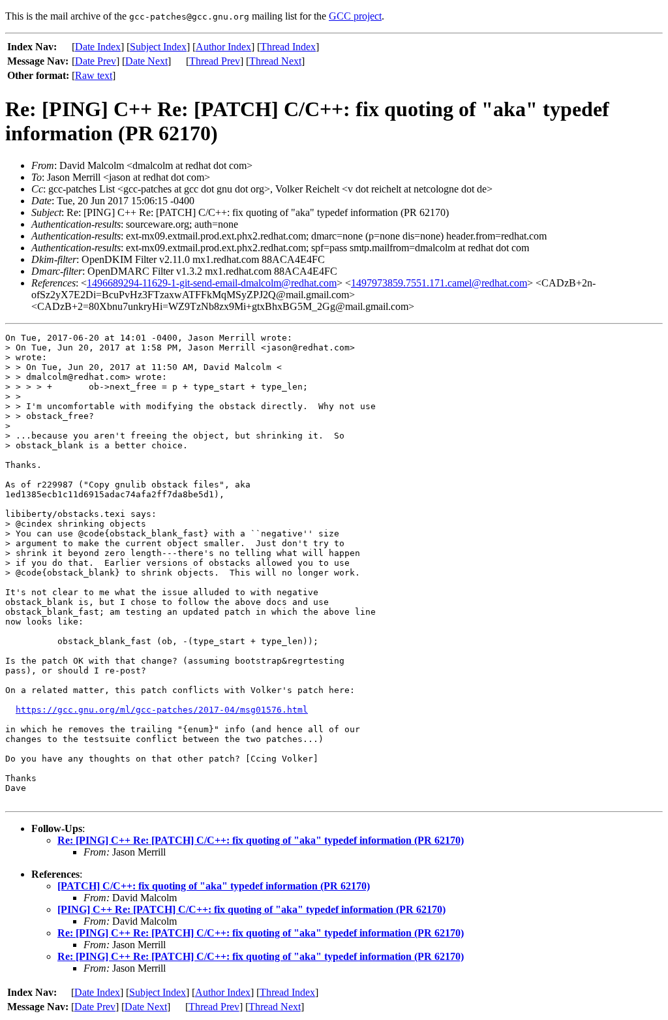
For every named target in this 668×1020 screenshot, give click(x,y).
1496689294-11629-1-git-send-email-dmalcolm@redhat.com (212, 282)
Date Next (146, 61)
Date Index (98, 46)
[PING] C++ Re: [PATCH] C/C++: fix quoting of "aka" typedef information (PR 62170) (251, 909)
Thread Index (288, 46)
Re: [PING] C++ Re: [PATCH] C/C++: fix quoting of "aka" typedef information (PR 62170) (260, 840)
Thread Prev (214, 61)
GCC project (355, 16)
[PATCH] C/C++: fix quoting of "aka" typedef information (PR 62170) (213, 885)
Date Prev (95, 61)
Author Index (223, 46)
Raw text (93, 75)
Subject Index (158, 46)
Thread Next (275, 61)
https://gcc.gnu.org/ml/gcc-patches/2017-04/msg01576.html (162, 710)
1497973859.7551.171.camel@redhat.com (439, 282)
